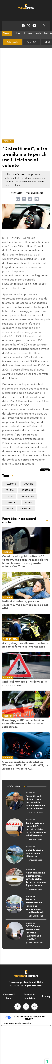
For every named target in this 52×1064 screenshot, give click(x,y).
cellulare (26, 509)
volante (28, 484)
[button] (17, 1006)
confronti (11, 502)
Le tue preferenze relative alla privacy (28, 1017)
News (7, 33)
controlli (27, 490)
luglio (9, 496)
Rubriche (41, 33)
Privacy (46, 996)
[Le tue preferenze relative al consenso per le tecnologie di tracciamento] (47, 1061)
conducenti (27, 496)
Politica (31, 42)
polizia (10, 490)
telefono (11, 484)
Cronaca (12, 42)
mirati (28, 502)
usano (9, 509)
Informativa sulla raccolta (17, 1023)
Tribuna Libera (23, 33)
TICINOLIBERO (17, 193)
